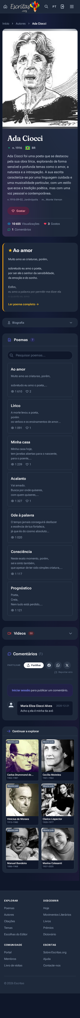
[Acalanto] (40, 489)
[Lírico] (40, 416)
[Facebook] (49, 665)
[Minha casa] (40, 453)
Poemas (9, 908)
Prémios (48, 927)
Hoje (46, 908)
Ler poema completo (23, 304)
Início (5, 23)
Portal (7, 952)
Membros (10, 958)
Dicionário (49, 934)
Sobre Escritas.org (54, 952)
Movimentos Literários (57, 914)
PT (54, 6)
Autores (21, 23)
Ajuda (47, 958)
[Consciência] (40, 562)
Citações (9, 921)
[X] (67, 665)
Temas (8, 927)
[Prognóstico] (40, 599)
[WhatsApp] (58, 665)
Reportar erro (65, 672)
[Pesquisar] (46, 6)
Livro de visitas (13, 965)
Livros (47, 921)
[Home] (5, 6)
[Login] (63, 6)
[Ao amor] (40, 380)
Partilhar (36, 665)
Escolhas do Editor (15, 934)
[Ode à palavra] (40, 526)
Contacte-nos (52, 965)
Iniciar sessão (21, 690)
